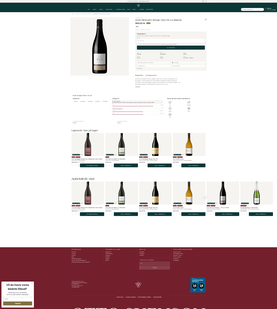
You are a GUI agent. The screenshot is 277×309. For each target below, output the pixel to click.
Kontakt (74, 255)
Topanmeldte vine (120, 9)
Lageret (107, 258)
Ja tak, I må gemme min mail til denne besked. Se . (158, 44)
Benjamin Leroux (177, 255)
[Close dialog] (32, 283)
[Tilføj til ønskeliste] (206, 19)
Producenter (149, 9)
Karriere (74, 253)
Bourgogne (163, 54)
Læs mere (137, 86)
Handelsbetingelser (76, 258)
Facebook (141, 252)
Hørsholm (107, 255)
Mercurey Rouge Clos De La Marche (101, 13)
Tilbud (128, 9)
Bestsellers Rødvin (87, 13)
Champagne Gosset (178, 253)
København (108, 252)
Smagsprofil (142, 29)
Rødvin (185, 54)
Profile (107, 260)
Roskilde (107, 257)
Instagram (141, 253)
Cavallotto (175, 258)
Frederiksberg (108, 253)
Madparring (148, 29)
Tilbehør (141, 9)
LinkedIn (141, 255)
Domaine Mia (138, 17)
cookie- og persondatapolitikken (169, 44)
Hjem (73, 13)
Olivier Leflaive (177, 257)
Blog (73, 257)
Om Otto (74, 252)
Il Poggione (176, 260)
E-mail (138, 37)
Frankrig (139, 54)
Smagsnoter (137, 29)
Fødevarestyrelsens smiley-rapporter (81, 262)
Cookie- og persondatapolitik (79, 260)
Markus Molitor (177, 252)
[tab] (139, 75)
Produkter (78, 13)
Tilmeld (17, 303)
